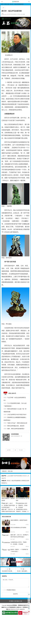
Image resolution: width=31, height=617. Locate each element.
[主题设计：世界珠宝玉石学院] (10, 614)
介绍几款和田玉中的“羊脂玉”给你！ (15, 414)
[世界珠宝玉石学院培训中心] (15, 2)
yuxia (5, 14)
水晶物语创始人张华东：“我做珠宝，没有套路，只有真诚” (22, 511)
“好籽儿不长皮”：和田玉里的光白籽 (15, 423)
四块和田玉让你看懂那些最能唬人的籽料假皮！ (15, 419)
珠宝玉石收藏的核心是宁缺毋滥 (18, 527)
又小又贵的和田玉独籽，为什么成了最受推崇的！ (15, 405)
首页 (2, 4)
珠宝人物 (6, 4)
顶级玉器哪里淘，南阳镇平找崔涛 (19, 520)
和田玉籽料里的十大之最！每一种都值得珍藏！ (15, 410)
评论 (19, 14)
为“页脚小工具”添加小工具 (15, 601)
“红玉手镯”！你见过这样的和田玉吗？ (15, 399)
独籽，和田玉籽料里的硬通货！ (14, 428)
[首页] (29, 594)
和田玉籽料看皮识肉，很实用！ (14, 426)
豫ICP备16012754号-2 (14, 609)
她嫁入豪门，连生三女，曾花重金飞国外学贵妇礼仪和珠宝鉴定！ (8, 511)
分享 (21, 450)
